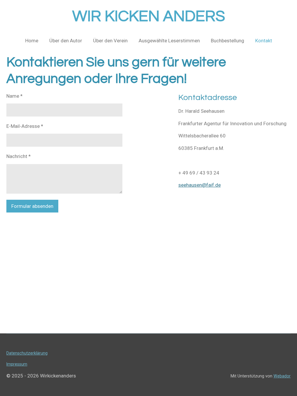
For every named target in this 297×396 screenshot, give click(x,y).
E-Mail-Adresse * (24, 126)
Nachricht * (18, 156)
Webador (282, 376)
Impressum (16, 364)
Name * (14, 96)
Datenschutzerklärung (27, 353)
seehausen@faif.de (199, 185)
